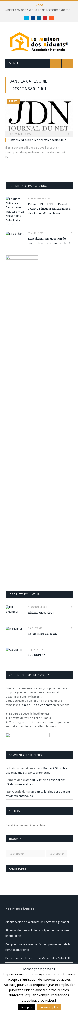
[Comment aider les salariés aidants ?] (39, 116)
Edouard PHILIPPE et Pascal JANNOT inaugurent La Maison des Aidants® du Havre (49, 208)
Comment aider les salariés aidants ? (37, 140)
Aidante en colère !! (41, 612)
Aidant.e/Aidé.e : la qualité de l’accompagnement (39, 10)
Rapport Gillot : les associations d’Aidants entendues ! (36, 770)
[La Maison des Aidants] (39, 41)
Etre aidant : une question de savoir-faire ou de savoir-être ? (49, 241)
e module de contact (37, 705)
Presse (13, 101)
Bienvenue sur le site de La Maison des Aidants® (37, 958)
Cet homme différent (42, 634)
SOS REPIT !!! (37, 655)
